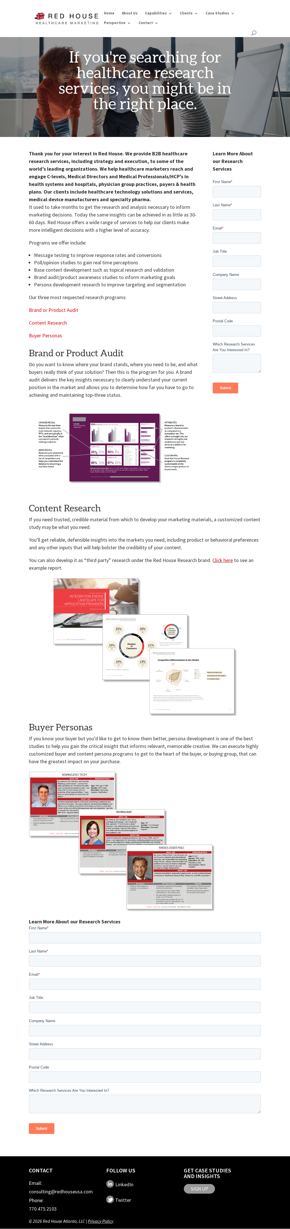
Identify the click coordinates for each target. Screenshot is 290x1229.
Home (109, 13)
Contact (145, 23)
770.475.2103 (43, 1209)
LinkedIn (124, 1184)
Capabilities (156, 13)
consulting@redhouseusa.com (61, 1191)
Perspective (114, 23)
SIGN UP (199, 1189)
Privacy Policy (100, 1221)
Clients (186, 13)
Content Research (48, 322)
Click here (222, 560)
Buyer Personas (45, 335)
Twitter (123, 1199)
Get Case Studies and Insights (207, 1173)
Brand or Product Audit (53, 310)
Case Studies (217, 13)
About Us (130, 13)
